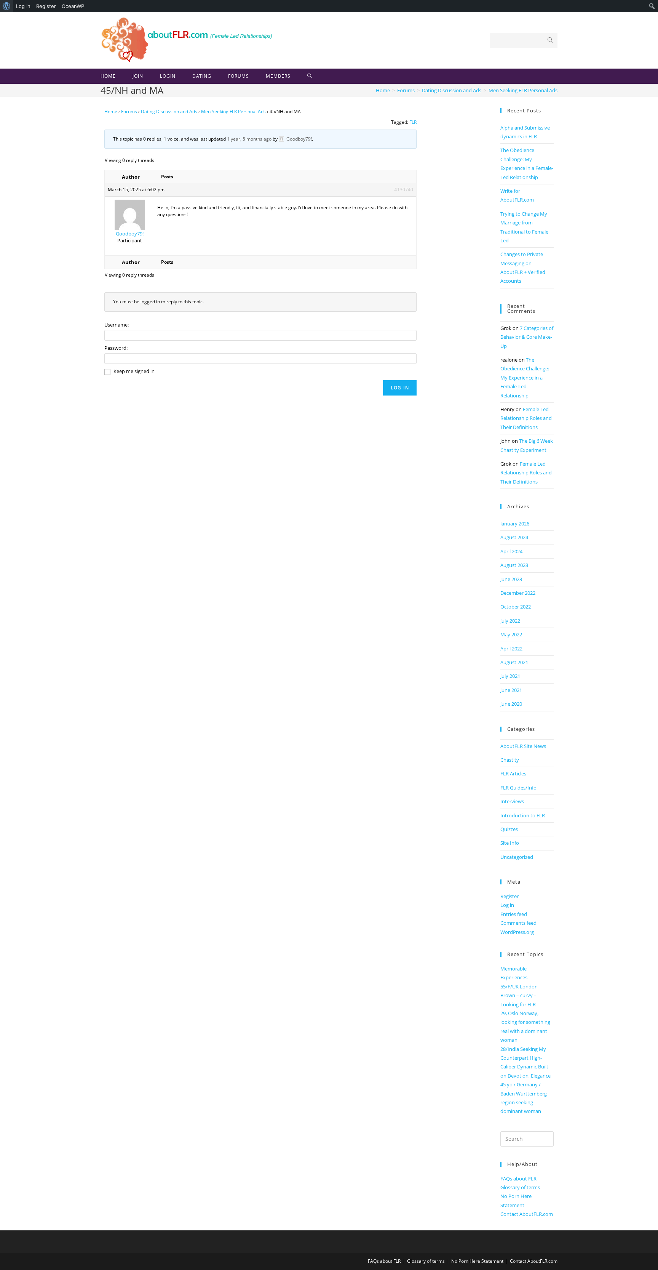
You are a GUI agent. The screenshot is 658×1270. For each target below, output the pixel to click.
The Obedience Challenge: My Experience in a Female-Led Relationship (524, 377)
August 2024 (514, 537)
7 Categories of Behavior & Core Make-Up (526, 337)
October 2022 (515, 606)
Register (46, 6)
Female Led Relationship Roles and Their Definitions (526, 418)
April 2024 (511, 551)
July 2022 (510, 620)
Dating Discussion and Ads (169, 111)
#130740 (403, 189)
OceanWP (73, 6)
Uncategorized (516, 857)
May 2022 (511, 634)
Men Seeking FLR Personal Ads (233, 111)
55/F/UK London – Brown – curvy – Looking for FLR (520, 995)
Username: (116, 324)
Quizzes (509, 829)
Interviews (512, 801)
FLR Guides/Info (518, 787)
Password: (116, 347)
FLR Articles (513, 773)
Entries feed (513, 914)
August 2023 (514, 565)
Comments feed (518, 922)
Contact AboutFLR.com (526, 1214)
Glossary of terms (520, 1187)
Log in (507, 905)
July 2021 (510, 676)
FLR (413, 122)
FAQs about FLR (518, 1178)
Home (110, 111)
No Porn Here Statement (477, 1261)
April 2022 (511, 648)
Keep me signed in (134, 371)
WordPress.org (517, 932)
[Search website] (310, 76)
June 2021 (511, 690)
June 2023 (511, 579)
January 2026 (514, 523)
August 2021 (514, 662)
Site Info (509, 842)
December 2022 (517, 592)
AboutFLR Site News (523, 746)
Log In (23, 6)
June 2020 (511, 703)
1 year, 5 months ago (249, 139)
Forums (129, 111)
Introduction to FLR (522, 815)
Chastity (509, 759)
